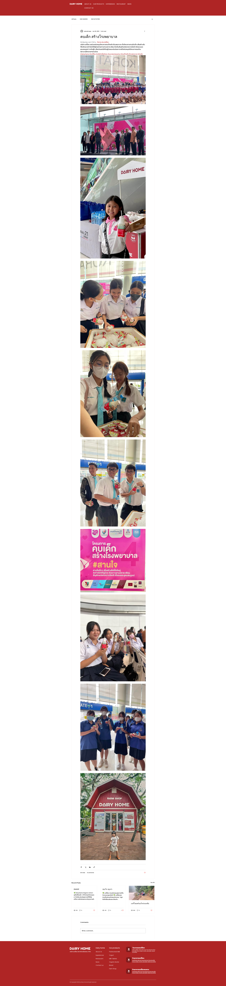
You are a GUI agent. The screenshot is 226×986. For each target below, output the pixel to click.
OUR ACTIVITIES (95, 19)
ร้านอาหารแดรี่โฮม (138, 958)
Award (76, 889)
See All (152, 882)
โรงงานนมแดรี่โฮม (139, 948)
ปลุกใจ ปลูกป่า (107, 889)
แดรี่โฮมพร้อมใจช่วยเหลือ (140, 903)
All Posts (74, 19)
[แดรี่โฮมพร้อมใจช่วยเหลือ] (141, 893)
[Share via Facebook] (81, 867)
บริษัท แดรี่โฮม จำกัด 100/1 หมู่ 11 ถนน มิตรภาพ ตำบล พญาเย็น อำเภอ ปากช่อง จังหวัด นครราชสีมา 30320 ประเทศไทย (143, 951)
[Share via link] (94, 867)
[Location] (128, 949)
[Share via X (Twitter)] (85, 867)
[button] (152, 19)
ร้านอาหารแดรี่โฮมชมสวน (140, 969)
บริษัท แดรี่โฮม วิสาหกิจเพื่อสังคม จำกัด (80, 952)
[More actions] (145, 31)
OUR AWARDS (84, 19)
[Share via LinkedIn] (90, 867)
